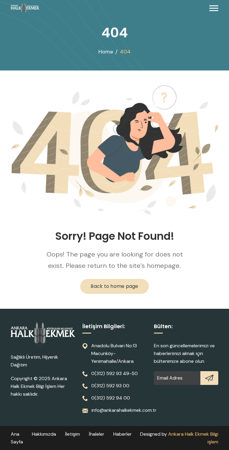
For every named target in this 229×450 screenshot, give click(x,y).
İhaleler (96, 434)
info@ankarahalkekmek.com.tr (124, 410)
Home (105, 51)
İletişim (72, 434)
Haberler (122, 434)
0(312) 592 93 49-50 (114, 373)
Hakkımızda (44, 434)
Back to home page (114, 286)
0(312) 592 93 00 (110, 386)
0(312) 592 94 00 (110, 398)
